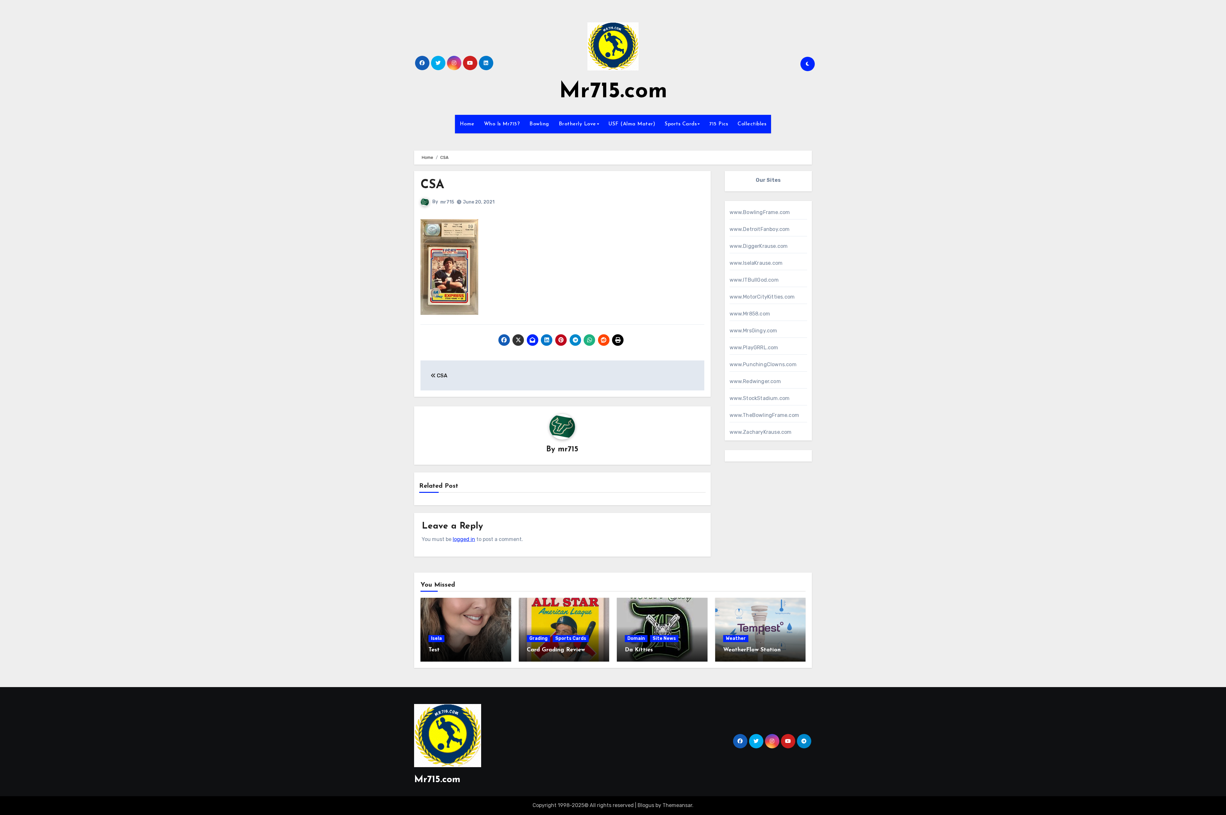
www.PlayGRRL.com (754, 348)
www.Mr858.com (750, 314)
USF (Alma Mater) (632, 124)
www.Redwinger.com (755, 381)
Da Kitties (639, 650)
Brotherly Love (577, 124)
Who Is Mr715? (502, 124)
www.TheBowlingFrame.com (764, 415)
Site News (664, 638)
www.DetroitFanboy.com (760, 229)
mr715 (447, 202)
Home (467, 124)
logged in (464, 539)
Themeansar (677, 805)
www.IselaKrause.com (756, 263)
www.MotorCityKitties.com (762, 297)
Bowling (539, 124)
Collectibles (752, 124)
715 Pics (718, 124)
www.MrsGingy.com (753, 331)
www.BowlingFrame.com (760, 212)
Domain (636, 638)
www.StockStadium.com (760, 398)
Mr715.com (613, 91)
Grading (538, 638)
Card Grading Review (556, 650)
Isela (436, 638)
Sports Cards (681, 124)
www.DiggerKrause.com (759, 246)
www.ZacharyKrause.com (761, 432)
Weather (736, 638)
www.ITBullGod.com (754, 280)
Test (434, 650)
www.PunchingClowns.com (763, 364)
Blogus (646, 805)
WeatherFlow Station (752, 650)
